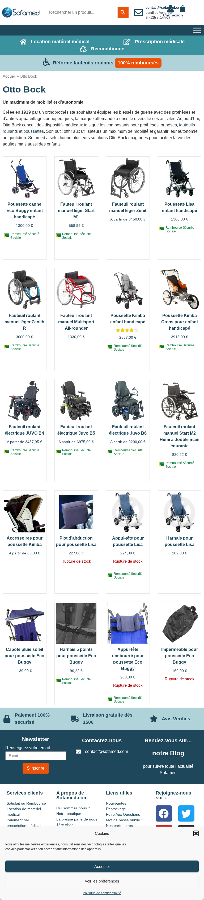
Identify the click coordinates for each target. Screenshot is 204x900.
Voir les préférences (102, 881)
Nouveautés (116, 803)
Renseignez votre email (27, 748)
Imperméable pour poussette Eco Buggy (179, 655)
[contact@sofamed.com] (138, 12)
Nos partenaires (119, 825)
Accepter (102, 866)
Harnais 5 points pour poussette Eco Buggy (76, 655)
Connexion (173, 15)
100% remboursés (138, 62)
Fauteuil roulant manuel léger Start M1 (76, 210)
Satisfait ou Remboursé (26, 803)
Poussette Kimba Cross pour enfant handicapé (179, 321)
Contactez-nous (102, 740)
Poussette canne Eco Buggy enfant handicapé (24, 210)
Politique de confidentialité (102, 893)
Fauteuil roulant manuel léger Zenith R (24, 321)
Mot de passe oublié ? (124, 820)
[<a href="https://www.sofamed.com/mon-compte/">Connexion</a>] (170, 8)
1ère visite (65, 825)
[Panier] (182, 8)
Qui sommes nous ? (73, 808)
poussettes (33, 131)
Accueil (9, 76)
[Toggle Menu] (197, 30)
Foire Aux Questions (123, 814)
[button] (196, 833)
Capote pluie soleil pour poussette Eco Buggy (24, 655)
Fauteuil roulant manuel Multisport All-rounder (76, 321)
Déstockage (116, 809)
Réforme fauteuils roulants (83, 62)
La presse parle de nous (76, 819)
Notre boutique (68, 813)
